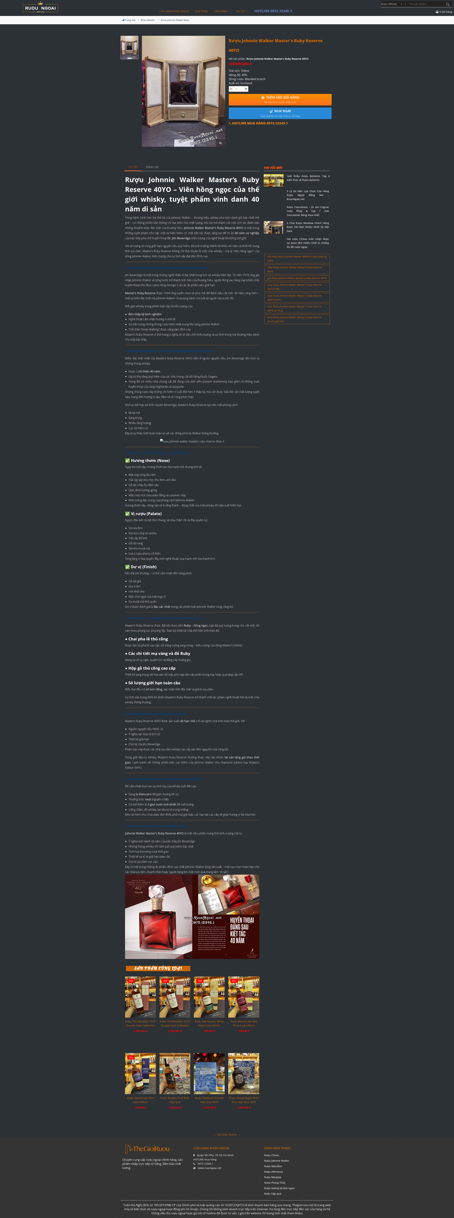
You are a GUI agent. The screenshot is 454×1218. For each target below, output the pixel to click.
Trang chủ (129, 20)
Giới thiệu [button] (201, 11)
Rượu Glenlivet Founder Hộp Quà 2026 (209, 1100)
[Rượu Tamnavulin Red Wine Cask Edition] (243, 997)
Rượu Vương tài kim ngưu (279, 1188)
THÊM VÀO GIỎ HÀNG (282, 99)
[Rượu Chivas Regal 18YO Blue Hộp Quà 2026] (243, 1073)
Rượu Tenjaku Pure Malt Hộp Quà (174, 1100)
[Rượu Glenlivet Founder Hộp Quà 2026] (209, 1073)
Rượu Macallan (273, 1166)
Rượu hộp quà (272, 1193)
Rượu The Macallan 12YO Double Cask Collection (174, 1023)
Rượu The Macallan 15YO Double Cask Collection (140, 1023)
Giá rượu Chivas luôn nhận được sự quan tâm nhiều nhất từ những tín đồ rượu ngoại (308, 243)
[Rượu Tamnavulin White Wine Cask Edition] (209, 997)
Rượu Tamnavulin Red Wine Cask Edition (244, 1023)
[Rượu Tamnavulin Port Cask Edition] (140, 1073)
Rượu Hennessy (273, 1171)
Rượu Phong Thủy (274, 1182)
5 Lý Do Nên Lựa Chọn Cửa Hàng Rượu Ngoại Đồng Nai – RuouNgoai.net (308, 195)
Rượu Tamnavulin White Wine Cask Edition (209, 1023)
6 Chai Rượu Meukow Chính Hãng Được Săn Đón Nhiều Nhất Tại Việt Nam (308, 227)
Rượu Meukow (272, 1177)
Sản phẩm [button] (221, 11)
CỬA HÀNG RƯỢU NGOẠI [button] (174, 11)
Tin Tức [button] (241, 11)
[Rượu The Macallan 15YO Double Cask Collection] (140, 997)
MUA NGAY (280, 113)
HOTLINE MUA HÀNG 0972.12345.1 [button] (259, 123)
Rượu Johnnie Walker (276, 1160)
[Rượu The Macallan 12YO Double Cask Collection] (174, 997)
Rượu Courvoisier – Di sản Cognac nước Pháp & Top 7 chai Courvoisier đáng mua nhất (308, 211)
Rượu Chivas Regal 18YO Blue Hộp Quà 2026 (244, 1100)
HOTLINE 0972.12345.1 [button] (273, 11)
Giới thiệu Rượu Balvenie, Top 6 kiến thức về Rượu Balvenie (308, 178)
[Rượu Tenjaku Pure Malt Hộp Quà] (174, 1073)
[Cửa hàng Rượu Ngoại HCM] (40, 6)
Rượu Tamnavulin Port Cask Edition (140, 1100)
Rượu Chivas (271, 1155)
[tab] (133, 167)
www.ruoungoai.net (209, 1168)
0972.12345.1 (205, 1163)
